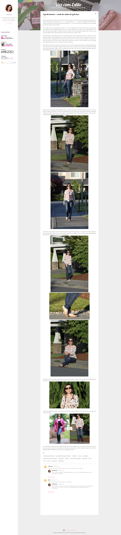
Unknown (50, 466)
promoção (54, 461)
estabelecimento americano (50, 458)
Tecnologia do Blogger (70, 530)
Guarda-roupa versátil (75, 458)
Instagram (63, 21)
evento (67, 458)
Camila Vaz (54, 470)
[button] (95, 14)
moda (48, 461)
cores (79, 456)
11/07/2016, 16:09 (54, 480)
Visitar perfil (9, 23)
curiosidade (85, 456)
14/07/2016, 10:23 (60, 470)
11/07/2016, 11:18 (56, 466)
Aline (49, 480)
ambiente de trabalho (48, 456)
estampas (61, 458)
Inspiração (84, 458)
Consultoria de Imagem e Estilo (63, 456)
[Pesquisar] (98, 3)
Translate (12, 59)
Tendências (61, 461)
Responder (51, 477)
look (44, 461)
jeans (90, 458)
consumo (74, 456)
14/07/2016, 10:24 (60, 484)
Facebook (76, 21)
